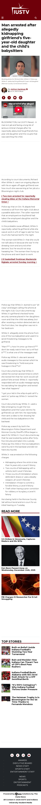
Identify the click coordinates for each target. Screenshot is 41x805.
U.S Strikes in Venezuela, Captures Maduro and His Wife (18, 540)
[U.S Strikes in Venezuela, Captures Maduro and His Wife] (20, 526)
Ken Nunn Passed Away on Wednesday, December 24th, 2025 (18, 569)
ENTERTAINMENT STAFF (22, 772)
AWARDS (22, 760)
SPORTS (22, 779)
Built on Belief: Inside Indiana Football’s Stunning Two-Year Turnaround (23, 650)
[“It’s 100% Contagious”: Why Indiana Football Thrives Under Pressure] (5, 688)
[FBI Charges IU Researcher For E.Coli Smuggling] (20, 584)
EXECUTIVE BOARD (22, 763)
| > (20, 199)
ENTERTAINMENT (22, 782)
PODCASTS (22, 785)
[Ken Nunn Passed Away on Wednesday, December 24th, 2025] (20, 555)
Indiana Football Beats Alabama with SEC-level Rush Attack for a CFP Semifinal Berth (24, 675)
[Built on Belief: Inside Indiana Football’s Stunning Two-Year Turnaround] (5, 650)
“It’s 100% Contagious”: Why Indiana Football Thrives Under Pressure (24, 687)
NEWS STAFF (22, 766)
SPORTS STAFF (22, 769)
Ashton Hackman (18, 89)
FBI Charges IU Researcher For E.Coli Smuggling (19, 598)
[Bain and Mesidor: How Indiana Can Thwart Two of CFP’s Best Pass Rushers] (5, 663)
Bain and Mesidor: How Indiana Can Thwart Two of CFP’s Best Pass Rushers (25, 663)
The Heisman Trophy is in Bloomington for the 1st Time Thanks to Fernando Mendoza (25, 700)
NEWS (22, 776)
